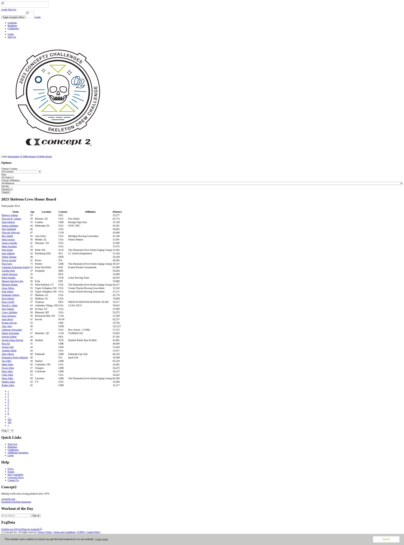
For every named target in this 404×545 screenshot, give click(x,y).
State (3, 174)
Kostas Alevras (9, 322)
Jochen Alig (8, 347)
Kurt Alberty (8, 298)
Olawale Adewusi (11, 232)
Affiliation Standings (18, 452)
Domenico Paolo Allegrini (15, 357)
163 (9, 422)
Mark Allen (7, 364)
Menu (13, 17)
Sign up (35, 515)
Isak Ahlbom (8, 253)
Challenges (13, 28)
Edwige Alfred (9, 336)
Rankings (12, 25)
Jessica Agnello (9, 243)
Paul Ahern (7, 250)
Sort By (5, 186)
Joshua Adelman (10, 225)
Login (4, 9)
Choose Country (9, 168)
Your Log (12, 444)
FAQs (11, 469)
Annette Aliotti (9, 350)
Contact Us (13, 480)
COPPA (81, 532)
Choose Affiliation (10, 180)
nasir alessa (7, 319)
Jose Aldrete (8, 309)
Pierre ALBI (8, 302)
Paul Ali (6, 343)
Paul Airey (7, 263)
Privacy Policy (45, 532)
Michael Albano (10, 284)
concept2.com (8, 499)
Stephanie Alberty (11, 295)
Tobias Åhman (9, 257)
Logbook (12, 22)
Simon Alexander (10, 333)
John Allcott (8, 354)
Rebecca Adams (10, 215)
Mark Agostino (9, 246)
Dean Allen (7, 378)
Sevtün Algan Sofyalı (12, 340)
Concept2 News (16, 477)
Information (13, 156)
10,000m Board (44, 156)
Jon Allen (6, 361)
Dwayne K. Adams (11, 218)
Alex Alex (7, 326)
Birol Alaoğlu (8, 277)
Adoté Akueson (9, 274)
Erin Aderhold (9, 229)
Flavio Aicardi (9, 260)
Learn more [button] (101, 539)
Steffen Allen (8, 381)
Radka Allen (8, 385)
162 (9, 419)
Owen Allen (8, 368)
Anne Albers (8, 288)
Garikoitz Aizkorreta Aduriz (16, 267)
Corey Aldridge (9, 312)
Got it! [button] (386, 539)
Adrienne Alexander (12, 329)
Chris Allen (7, 375)
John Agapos (8, 239)
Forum (11, 471)
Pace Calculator (15, 474)
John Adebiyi (8, 222)
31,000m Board (28, 156)
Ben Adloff (7, 236)
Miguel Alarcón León (12, 281)
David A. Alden (10, 305)
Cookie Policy (93, 532)
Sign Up (12, 9)
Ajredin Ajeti (8, 270)
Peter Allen (7, 371)
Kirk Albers (7, 291)
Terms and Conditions (64, 532)
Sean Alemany (9, 316)
